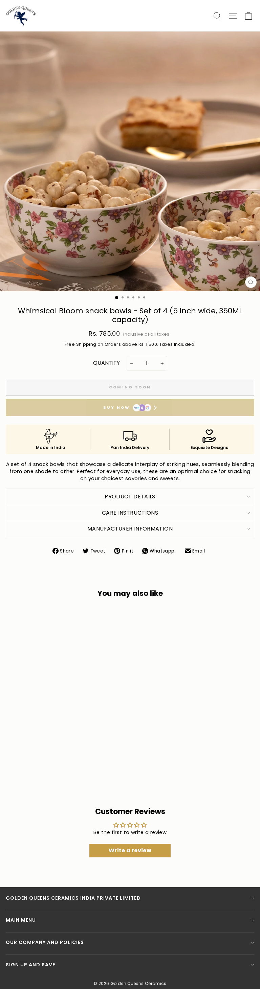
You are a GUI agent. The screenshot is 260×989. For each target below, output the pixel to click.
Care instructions (130, 513)
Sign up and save (30, 964)
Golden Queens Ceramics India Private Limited (73, 898)
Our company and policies (45, 942)
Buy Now (116, 407)
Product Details (130, 496)
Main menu (21, 920)
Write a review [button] (130, 850)
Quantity (106, 363)
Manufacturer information (130, 529)
